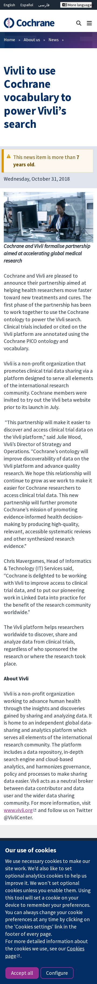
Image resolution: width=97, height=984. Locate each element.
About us (32, 39)
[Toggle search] (78, 22)
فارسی (44, 4)
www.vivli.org (18, 810)
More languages (79, 4)
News (53, 39)
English (9, 4)
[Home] (29, 23)
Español (26, 4)
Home (9, 39)
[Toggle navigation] (89, 22)
